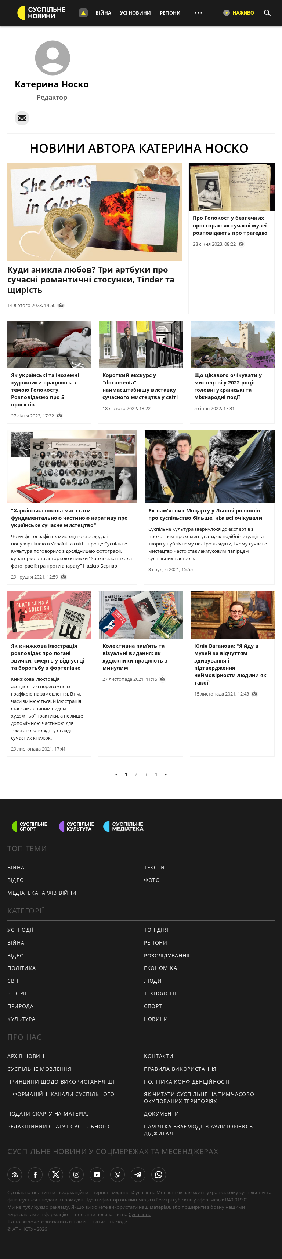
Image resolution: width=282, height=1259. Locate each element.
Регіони (170, 13)
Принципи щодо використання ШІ (60, 1081)
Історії (17, 993)
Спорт (153, 1006)
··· (198, 13)
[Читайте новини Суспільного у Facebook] (35, 1174)
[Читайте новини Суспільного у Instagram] (76, 1174)
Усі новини (135, 13)
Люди (153, 980)
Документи (161, 1113)
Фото (152, 879)
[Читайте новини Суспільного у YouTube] (97, 1174)
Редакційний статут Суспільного (58, 1126)
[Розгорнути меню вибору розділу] (83, 12)
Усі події (20, 929)
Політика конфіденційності (187, 1081)
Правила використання (180, 1068)
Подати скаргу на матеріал (49, 1113)
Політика (21, 967)
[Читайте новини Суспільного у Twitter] (55, 1174)
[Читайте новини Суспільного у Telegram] (138, 1174)
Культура (21, 1018)
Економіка (160, 967)
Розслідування (167, 955)
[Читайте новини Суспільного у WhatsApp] (158, 1174)
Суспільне (140, 1214)
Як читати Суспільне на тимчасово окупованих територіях (199, 1098)
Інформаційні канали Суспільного (61, 1094)
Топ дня (156, 929)
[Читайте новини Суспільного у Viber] (117, 1174)
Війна (103, 13)
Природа (20, 1006)
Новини (156, 1018)
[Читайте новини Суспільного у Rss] (14, 1174)
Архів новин (25, 1055)
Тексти (154, 867)
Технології (160, 993)
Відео (15, 879)
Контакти (159, 1055)
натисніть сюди (110, 1221)
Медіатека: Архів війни (41, 892)
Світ (13, 980)
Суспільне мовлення (39, 1068)
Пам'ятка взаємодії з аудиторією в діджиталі (198, 1130)
